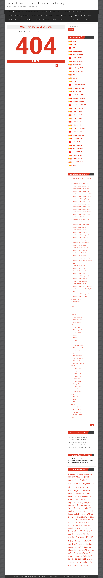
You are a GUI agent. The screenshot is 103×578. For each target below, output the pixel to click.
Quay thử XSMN (77, 155)
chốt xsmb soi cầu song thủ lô (81, 237)
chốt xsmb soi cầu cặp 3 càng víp (81, 199)
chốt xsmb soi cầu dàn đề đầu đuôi (82, 211)
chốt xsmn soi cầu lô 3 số (79, 283)
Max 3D (75, 74)
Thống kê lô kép (77, 118)
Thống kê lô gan (77, 111)
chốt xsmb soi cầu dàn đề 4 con (81, 201)
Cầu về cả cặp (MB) (78, 101)
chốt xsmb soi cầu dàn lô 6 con (81, 222)
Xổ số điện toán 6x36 (79, 84)
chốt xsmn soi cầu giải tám (80, 281)
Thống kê (62, 20)
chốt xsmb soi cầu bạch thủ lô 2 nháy (82, 193)
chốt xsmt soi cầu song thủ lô (80, 265)
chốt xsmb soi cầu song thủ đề (81, 235)
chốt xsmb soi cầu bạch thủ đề (81, 186)
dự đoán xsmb (81, 541)
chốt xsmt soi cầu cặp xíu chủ (81, 247)
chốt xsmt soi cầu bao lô (79, 245)
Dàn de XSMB (74, 525)
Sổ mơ (88, 20)
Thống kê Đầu (77, 122)
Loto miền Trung (78, 148)
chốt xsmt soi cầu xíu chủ (79, 268)
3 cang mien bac (75, 474)
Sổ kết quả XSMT (78, 61)
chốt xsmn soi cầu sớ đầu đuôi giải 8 (82, 286)
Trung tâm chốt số (74, 16)
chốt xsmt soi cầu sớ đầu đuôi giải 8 (82, 258)
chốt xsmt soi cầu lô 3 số (79, 255)
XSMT (10, 20)
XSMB (83, 16)
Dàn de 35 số (73, 522)
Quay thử (79, 20)
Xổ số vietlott (77, 64)
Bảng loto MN (76, 399)
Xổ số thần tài (77, 91)
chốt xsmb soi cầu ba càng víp (81, 188)
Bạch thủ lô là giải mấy (80, 494)
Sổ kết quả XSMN (78, 58)
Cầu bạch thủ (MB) (78, 95)
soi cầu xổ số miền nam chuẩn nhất (42, 16)
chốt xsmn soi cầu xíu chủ (80, 296)
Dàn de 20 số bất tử (84, 520)
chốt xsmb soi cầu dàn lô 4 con (81, 217)
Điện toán (46, 20)
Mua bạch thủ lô (81, 550)
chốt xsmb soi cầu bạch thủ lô (81, 191)
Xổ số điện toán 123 (78, 88)
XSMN (89, 16)
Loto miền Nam (77, 145)
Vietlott (38, 20)
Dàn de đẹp (87, 528)
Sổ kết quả (29, 20)
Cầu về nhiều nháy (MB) (80, 105)
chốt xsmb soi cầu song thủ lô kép (82, 240)
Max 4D (75, 78)
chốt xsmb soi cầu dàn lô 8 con (81, 224)
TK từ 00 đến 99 (77, 138)
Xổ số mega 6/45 (78, 68)
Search (71, 29)
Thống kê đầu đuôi (78, 108)
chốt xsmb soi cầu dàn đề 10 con (81, 209)
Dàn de (89, 517)
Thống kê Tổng (77, 132)
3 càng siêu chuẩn (80, 480)
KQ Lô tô (71, 20)
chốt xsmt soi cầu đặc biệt (80, 250)
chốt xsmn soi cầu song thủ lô (81, 294)
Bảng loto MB (76, 396)
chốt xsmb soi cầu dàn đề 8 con (81, 206)
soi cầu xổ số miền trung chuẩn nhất (18, 16)
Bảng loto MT (76, 402)
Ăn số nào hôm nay (60, 16)
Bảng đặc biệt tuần (80, 508)
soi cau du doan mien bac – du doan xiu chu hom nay (35, 3)
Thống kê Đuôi (77, 125)
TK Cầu (54, 20)
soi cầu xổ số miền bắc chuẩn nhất (50, 12)
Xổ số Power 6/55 (78, 71)
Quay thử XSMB (77, 152)
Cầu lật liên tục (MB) (79, 98)
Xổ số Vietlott (76, 327)
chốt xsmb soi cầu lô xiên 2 (80, 227)
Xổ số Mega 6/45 (77, 330)
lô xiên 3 (72, 550)
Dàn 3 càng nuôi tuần (77, 517)
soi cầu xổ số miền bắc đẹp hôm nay (74, 12)
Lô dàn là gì (76, 547)
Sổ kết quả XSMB (78, 54)
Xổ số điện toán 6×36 (78, 345)
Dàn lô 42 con (74, 531)
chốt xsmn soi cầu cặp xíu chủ (81, 276)
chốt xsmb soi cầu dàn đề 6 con (81, 204)
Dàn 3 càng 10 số (85, 514)
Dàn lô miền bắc (86, 531)
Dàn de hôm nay (86, 522)
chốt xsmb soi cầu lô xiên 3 (80, 229)
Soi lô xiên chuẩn (79, 556)
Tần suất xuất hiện (78, 135)
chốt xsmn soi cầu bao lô (79, 273)
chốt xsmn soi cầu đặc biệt (80, 278)
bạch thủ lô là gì (74, 497)
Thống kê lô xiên (78, 115)
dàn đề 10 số (73, 534)
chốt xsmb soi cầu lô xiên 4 (80, 232)
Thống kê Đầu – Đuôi (79, 128)
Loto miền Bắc (77, 142)
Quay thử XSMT (77, 158)
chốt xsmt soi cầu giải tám (80, 253)
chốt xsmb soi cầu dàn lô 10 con (81, 214)
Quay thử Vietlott (78, 162)
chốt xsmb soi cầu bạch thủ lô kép (82, 196)
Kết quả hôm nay (19, 20)
